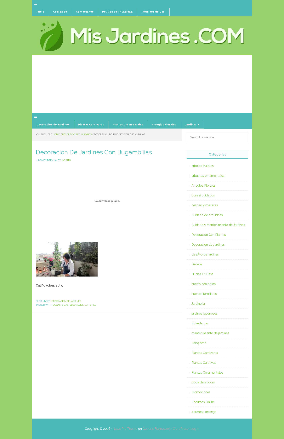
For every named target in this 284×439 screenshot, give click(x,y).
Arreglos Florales (203, 185)
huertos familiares (204, 294)
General (196, 264)
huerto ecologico (203, 284)
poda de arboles (203, 382)
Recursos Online (203, 402)
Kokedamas (200, 323)
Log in (194, 429)
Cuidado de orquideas (207, 215)
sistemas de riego (204, 412)
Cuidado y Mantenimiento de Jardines (218, 225)
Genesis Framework (157, 429)
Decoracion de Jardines (66, 301)
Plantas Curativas (203, 363)
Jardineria (198, 303)
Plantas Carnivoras (204, 353)
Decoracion (77, 305)
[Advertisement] (142, 84)
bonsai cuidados (203, 195)
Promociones (200, 392)
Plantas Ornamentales (207, 372)
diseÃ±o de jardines (205, 254)
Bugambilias (60, 305)
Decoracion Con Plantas (208, 235)
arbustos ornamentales (207, 176)
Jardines (90, 305)
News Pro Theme (125, 429)
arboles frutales (202, 166)
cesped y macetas (204, 205)
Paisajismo (199, 343)
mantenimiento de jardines (210, 333)
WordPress (180, 429)
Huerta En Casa (202, 274)
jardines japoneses (204, 313)
